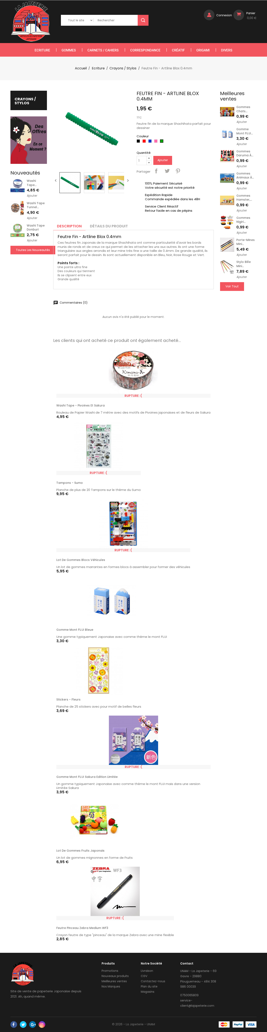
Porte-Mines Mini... (245, 242)
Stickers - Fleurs (68, 699)
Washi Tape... (32, 183)
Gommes (69, 50)
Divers (226, 50)
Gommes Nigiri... (243, 220)
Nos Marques (111, 986)
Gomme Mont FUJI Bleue (74, 630)
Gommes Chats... (243, 109)
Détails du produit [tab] (109, 226)
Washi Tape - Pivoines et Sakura (80, 405)
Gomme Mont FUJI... (244, 131)
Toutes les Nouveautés (33, 250)
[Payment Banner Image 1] (224, 1024)
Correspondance (145, 50)
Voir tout (232, 286)
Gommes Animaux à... (245, 175)
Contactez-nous (153, 981)
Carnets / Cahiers (103, 50)
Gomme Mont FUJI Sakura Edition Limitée (87, 777)
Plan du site (149, 986)
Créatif (178, 50)
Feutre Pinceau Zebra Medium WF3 (82, 928)
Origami (203, 50)
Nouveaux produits (115, 976)
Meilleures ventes (114, 981)
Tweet (167, 171)
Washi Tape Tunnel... (36, 205)
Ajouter (32, 196)
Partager (156, 171)
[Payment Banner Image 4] (251, 1024)
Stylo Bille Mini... (243, 264)
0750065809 (189, 995)
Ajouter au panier (161, 631)
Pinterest (178, 171)
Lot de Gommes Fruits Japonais (80, 851)
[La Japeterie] (22, 973)
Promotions (110, 971)
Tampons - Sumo (69, 483)
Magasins (147, 992)
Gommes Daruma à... (244, 153)
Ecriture (42, 50)
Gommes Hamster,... (244, 198)
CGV (144, 976)
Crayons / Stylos (25, 101)
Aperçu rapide (205, 395)
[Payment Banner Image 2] (238, 1024)
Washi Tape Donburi (36, 227)
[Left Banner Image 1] (28, 140)
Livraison (147, 971)
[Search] (143, 20)
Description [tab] (69, 226)
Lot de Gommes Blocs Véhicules (80, 560)
